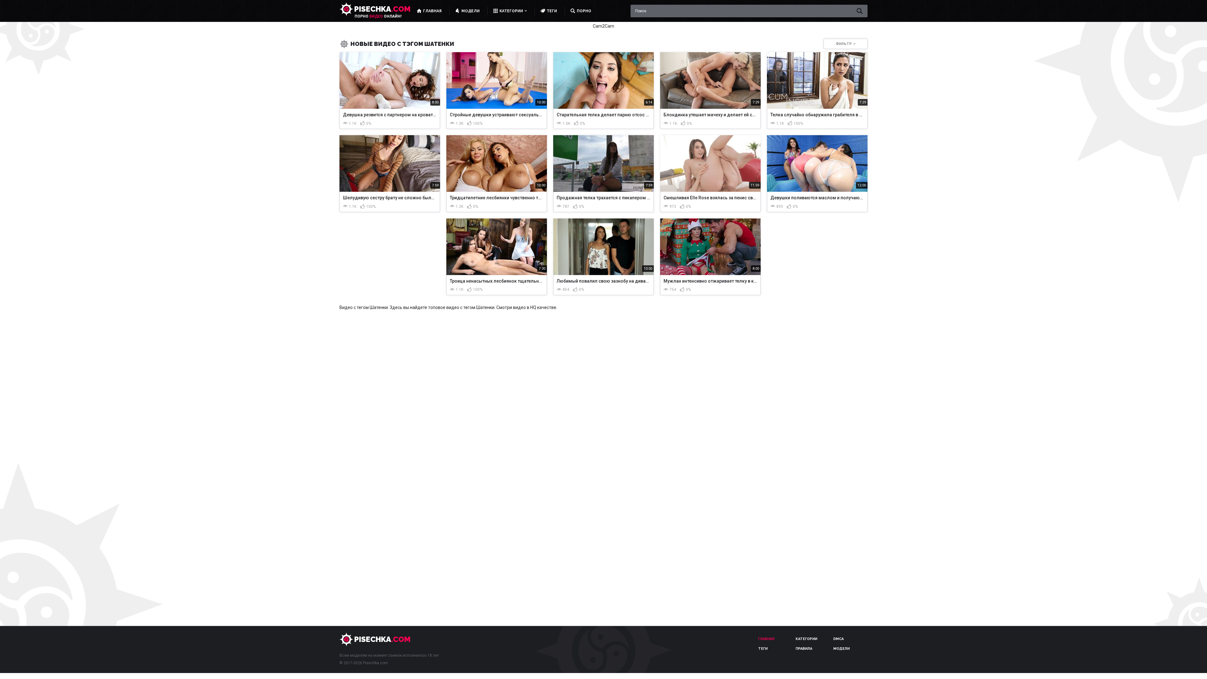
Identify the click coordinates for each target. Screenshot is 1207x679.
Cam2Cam (603, 26)
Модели (841, 649)
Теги (763, 649)
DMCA (838, 639)
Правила (804, 649)
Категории (806, 639)
